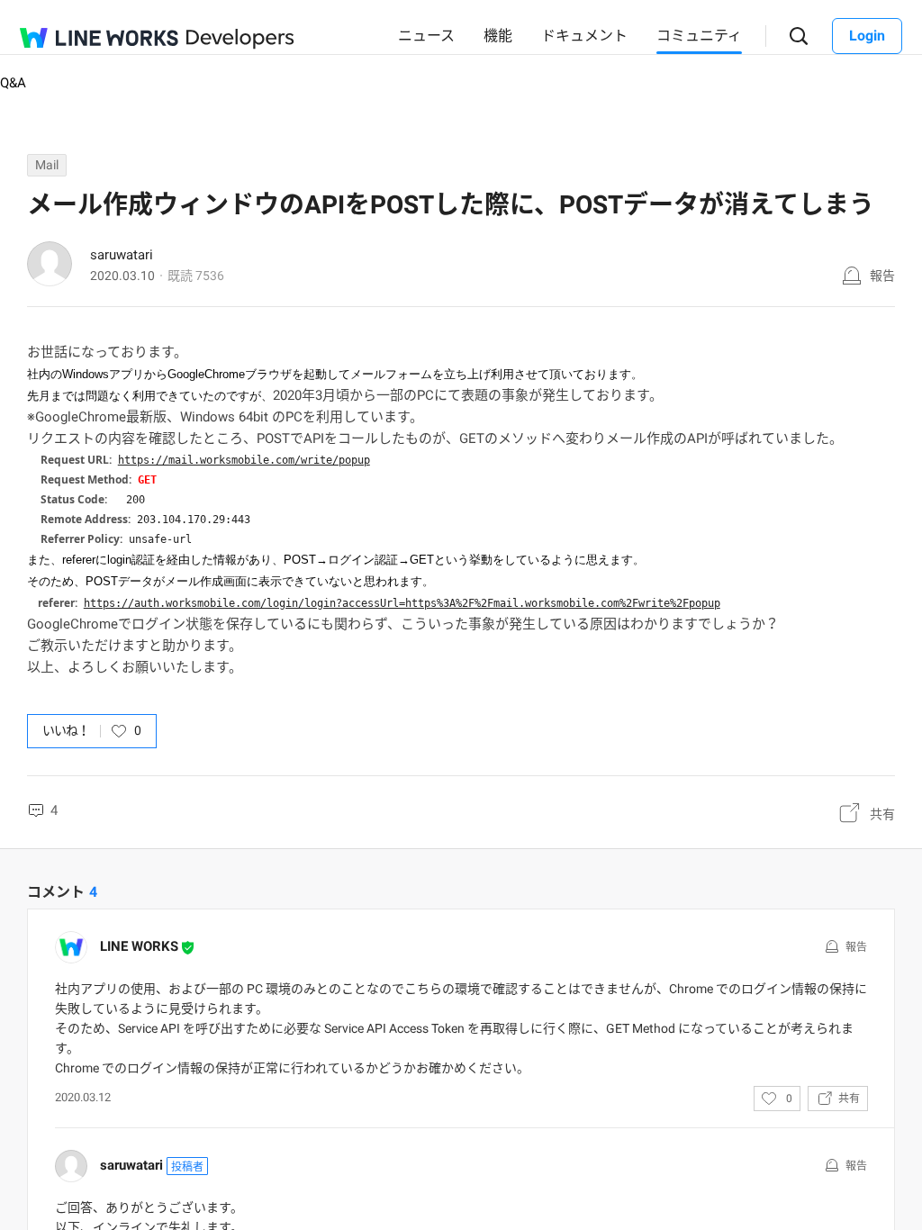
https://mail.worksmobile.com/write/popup (244, 460)
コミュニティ (699, 35)
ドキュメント (584, 35)
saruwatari (121, 255)
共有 (882, 814)
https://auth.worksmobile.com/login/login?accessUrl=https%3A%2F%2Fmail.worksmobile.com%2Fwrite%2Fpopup (402, 603)
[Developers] (240, 39)
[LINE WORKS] (99, 38)
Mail (47, 165)
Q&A (13, 83)
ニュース (426, 35)
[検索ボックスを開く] (799, 36)
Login (867, 35)
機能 (498, 35)
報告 (882, 275)
